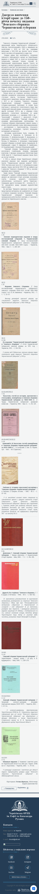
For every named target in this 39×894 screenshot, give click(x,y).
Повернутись (9, 788)
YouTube (11, 872)
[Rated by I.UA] (11, 844)
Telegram (28, 872)
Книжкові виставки (16, 10)
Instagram (27, 862)
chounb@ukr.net (14, 839)
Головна (4, 10)
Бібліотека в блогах (19, 877)
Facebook (11, 862)
